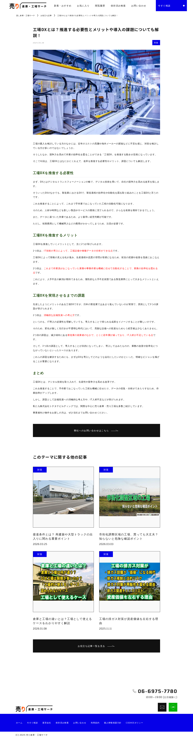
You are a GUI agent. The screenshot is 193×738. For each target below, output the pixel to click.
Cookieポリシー (134, 722)
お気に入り (83, 5)
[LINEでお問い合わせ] (173, 707)
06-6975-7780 (157, 691)
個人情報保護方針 (112, 722)
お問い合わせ (138, 5)
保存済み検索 (118, 5)
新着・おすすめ (62, 5)
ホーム (19, 722)
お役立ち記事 (46, 15)
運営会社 (46, 722)
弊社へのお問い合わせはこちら (91, 430)
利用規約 (95, 722)
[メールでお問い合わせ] (162, 707)
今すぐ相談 (32, 722)
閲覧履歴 (100, 5)
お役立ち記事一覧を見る (91, 646)
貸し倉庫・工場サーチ (25, 15)
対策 (156, 42)
